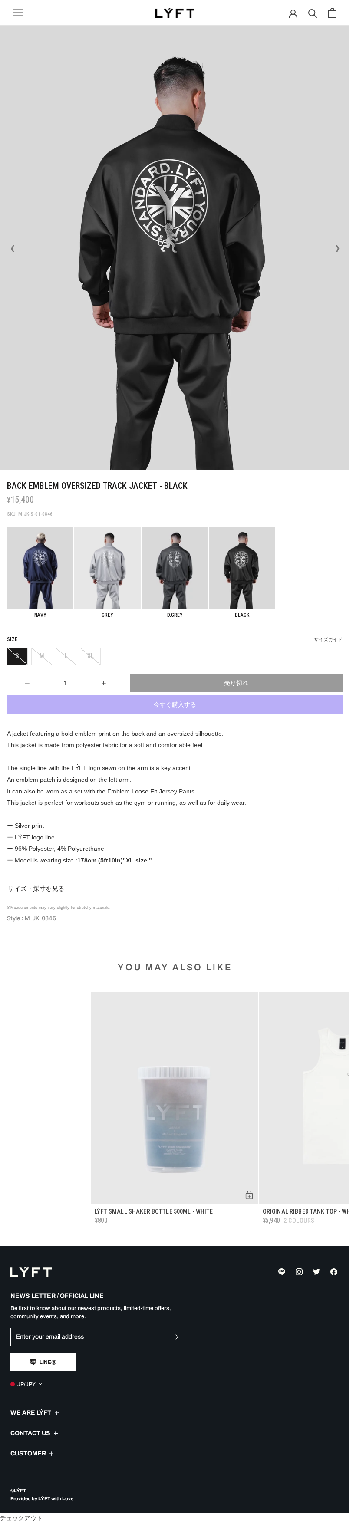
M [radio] (42, 655)
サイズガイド (328, 639)
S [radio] (17, 655)
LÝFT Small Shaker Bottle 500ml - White (154, 1211)
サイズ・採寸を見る (36, 888)
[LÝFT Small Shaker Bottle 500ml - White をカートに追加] (249, 1195)
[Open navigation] (18, 12)
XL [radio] (90, 655)
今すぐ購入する (175, 704)
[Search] (312, 12)
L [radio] (66, 655)
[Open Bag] (332, 13)
